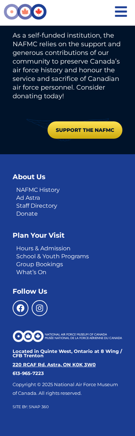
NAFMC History (38, 189)
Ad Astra (28, 197)
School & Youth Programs (52, 256)
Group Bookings (39, 264)
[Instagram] (40, 308)
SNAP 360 (39, 406)
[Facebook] (20, 308)
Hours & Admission (43, 248)
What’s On (31, 272)
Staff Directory (36, 205)
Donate (27, 213)
